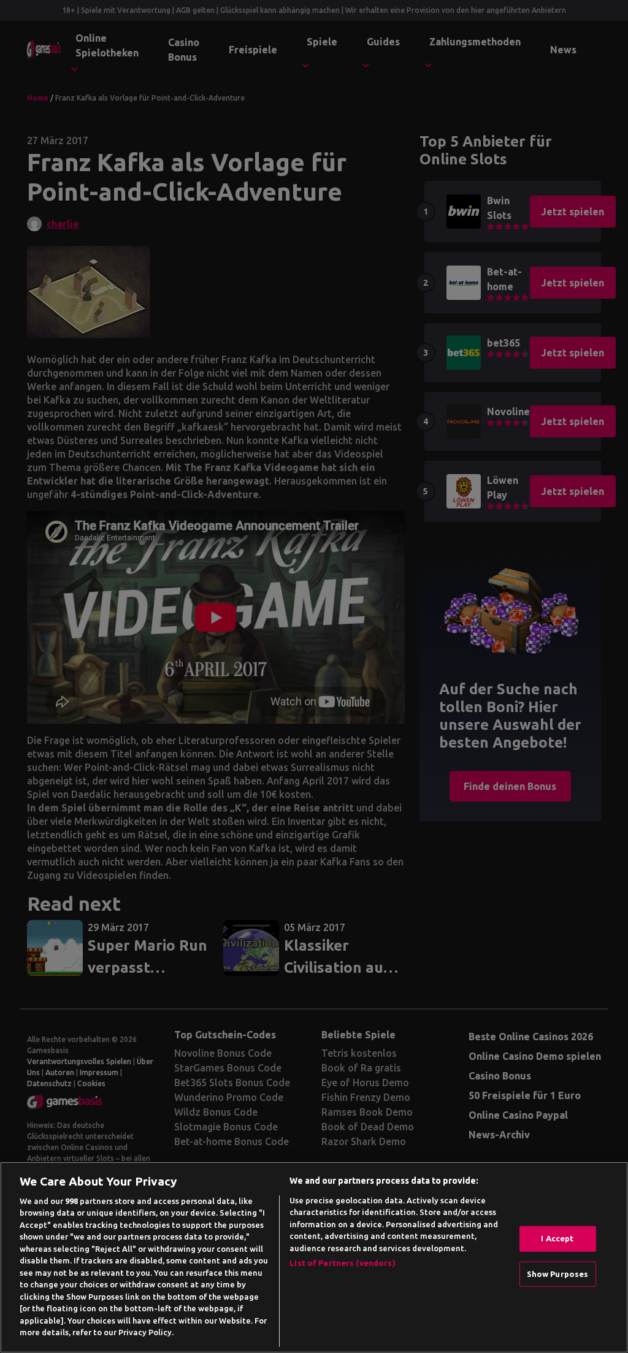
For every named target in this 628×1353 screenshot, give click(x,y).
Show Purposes (558, 1273)
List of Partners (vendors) (342, 1263)
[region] (314, 1257)
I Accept (557, 1238)
